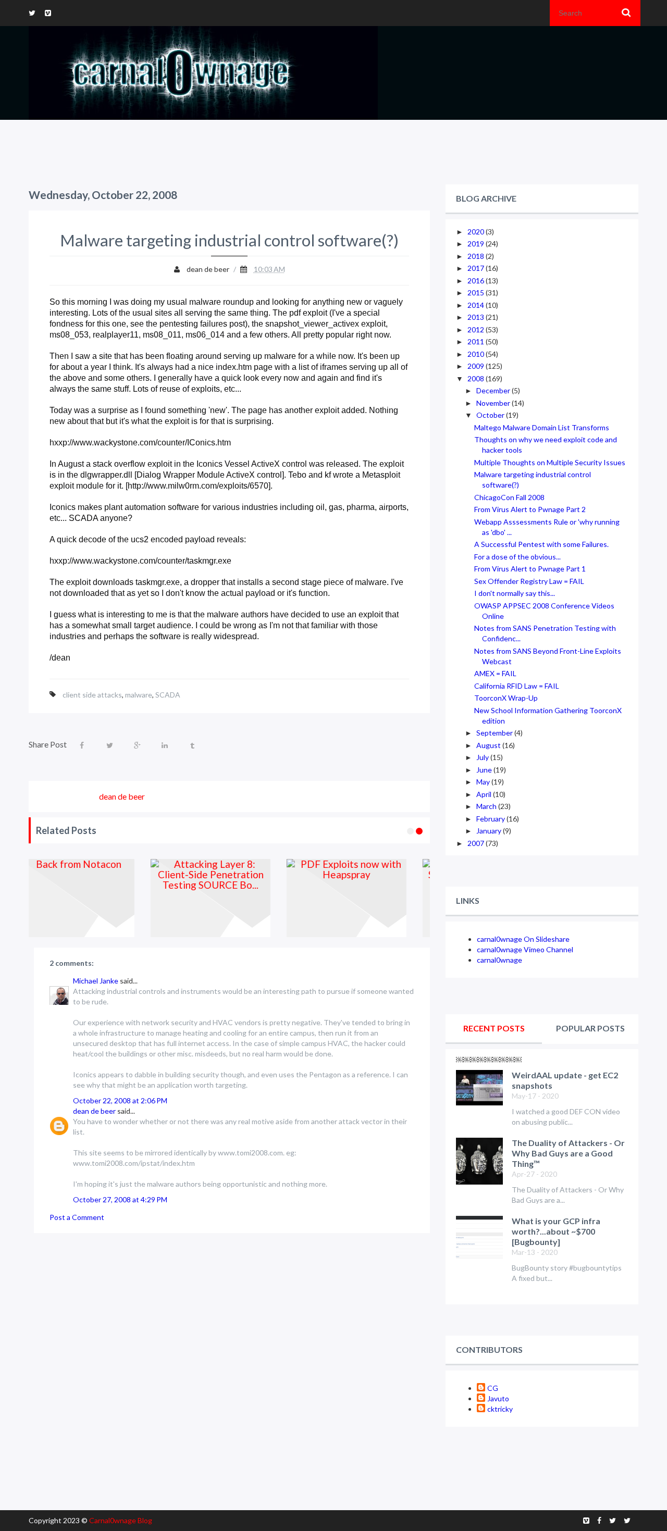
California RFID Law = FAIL (516, 685)
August (489, 745)
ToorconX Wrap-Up (506, 697)
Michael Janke (95, 980)
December (494, 390)
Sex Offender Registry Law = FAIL (529, 581)
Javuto (498, 1398)
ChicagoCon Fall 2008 (509, 497)
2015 (476, 292)
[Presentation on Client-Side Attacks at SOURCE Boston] (367, 898)
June (484, 769)
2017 (476, 268)
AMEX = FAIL (495, 673)
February (491, 818)
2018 (476, 256)
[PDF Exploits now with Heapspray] (231, 898)
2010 (476, 354)
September (495, 732)
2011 (476, 341)
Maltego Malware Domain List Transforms (541, 427)
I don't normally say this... (514, 593)
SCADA (167, 694)
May (483, 781)
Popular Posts (590, 1028)
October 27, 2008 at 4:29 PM (120, 1199)
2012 (476, 329)
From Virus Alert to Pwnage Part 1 (530, 568)
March (487, 806)
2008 (476, 378)
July (483, 757)
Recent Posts (494, 1028)
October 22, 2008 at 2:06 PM (120, 1100)
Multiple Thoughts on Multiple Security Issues (549, 462)
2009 (476, 366)
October (491, 414)
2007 (476, 843)
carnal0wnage (499, 959)
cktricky (500, 1408)
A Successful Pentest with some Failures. (541, 544)
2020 (476, 231)
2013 (476, 317)
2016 (476, 280)
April (484, 794)
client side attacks (92, 694)
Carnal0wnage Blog (120, 1520)
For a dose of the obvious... (517, 556)
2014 (476, 305)
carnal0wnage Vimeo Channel (525, 949)
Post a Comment (77, 1217)
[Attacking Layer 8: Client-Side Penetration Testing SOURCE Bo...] (95, 898)
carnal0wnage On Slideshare (523, 939)
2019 (476, 243)
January (489, 830)
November (494, 403)
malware (138, 694)
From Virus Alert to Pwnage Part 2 (530, 509)
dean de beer (94, 1110)
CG (492, 1388)
